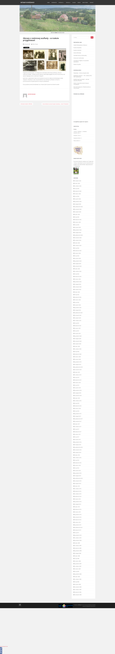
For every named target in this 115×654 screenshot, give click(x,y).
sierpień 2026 (78, 180)
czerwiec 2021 (78, 320)
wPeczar (79, 604)
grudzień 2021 (78, 307)
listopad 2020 (78, 338)
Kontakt (91, 2)
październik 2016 (79, 447)
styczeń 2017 (78, 439)
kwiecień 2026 (78, 191)
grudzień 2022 (78, 281)
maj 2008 (77, 558)
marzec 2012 (78, 522)
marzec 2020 (78, 356)
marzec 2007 (78, 568)
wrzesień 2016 (78, 449)
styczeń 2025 (78, 227)
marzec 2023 (78, 279)
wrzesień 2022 (78, 286)
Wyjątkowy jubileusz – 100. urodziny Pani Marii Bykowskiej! (83, 76)
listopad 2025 (78, 204)
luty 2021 (77, 330)
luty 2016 (77, 468)
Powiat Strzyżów (77, 64)
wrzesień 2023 (78, 266)
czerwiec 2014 (78, 493)
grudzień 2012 (78, 514)
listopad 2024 (78, 232)
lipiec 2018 (77, 398)
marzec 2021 (78, 328)
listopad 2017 (78, 416)
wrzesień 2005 (78, 587)
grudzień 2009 (78, 540)
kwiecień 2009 (78, 548)
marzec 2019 (78, 382)
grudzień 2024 (78, 230)
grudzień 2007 (78, 563)
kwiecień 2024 (78, 250)
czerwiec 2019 (78, 374)
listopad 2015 (78, 475)
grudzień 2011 (78, 525)
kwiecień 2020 (78, 354)
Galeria (74, 2)
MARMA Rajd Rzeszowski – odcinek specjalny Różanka (81, 80)
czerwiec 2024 (78, 245)
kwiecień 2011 (78, 530)
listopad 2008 (78, 553)
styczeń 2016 (78, 470)
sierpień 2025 (78, 211)
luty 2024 (77, 255)
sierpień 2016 (78, 452)
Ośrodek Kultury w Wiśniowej (80, 55)
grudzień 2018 (78, 390)
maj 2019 (77, 377)
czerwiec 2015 (78, 488)
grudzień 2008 (78, 550)
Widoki (79, 2)
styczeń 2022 (78, 305)
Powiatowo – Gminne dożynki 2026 (81, 73)
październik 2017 (79, 418)
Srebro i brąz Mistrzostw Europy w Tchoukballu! (81, 84)
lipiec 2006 (77, 576)
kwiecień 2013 (78, 509)
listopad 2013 (78, 504)
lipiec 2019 (77, 372)
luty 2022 (77, 302)
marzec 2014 (78, 499)
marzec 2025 (78, 222)
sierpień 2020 (78, 343)
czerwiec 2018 (78, 400)
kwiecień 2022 (78, 297)
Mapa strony (85, 2)
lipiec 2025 (77, 214)
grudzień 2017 (78, 413)
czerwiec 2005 (78, 589)
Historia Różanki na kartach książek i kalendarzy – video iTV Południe (55, 103)
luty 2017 (77, 437)
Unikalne (85, 131)
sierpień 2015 (78, 483)
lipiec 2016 (77, 455)
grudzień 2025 (78, 201)
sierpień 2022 (78, 289)
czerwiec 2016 (78, 457)
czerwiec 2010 (78, 537)
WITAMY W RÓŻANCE (27, 2)
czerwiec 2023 (78, 271)
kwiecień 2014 (78, 496)
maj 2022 (77, 294)
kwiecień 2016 (78, 462)
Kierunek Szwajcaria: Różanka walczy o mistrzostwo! (82, 87)
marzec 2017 (78, 434)
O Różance (61, 2)
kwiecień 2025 (78, 219)
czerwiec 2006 (78, 579)
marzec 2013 (78, 512)
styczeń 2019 (78, 387)
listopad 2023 (78, 263)
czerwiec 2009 (78, 545)
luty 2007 (77, 571)
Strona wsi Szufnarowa (79, 58)
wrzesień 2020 (78, 341)
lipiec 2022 (77, 292)
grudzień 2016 (78, 442)
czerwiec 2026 (78, 186)
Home (48, 2)
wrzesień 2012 (78, 517)
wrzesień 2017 (78, 421)
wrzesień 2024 (78, 237)
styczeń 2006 (78, 584)
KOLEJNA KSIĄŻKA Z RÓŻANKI (26, 103)
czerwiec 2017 (78, 426)
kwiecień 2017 (78, 431)
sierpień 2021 (78, 318)
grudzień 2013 (78, 501)
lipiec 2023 (77, 268)
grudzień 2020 (78, 336)
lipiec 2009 (77, 543)
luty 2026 (77, 196)
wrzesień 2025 (78, 209)
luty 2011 (77, 532)
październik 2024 (79, 235)
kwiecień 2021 (78, 325)
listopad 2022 (78, 284)
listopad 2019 (78, 364)
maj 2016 (77, 460)
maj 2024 (77, 248)
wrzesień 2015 (78, 481)
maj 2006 (77, 581)
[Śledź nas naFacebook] (20, 605)
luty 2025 (77, 224)
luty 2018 (77, 411)
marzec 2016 (78, 465)
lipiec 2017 (77, 424)
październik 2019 (79, 367)
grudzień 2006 (78, 574)
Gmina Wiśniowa (77, 52)
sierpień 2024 (78, 240)
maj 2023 (77, 274)
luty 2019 (77, 385)
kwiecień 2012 (78, 519)
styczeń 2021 (78, 333)
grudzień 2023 (78, 261)
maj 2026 (77, 188)
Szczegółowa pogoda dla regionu (81, 121)
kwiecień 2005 (78, 592)
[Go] (92, 37)
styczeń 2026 (78, 199)
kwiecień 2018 (78, 406)
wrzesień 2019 (78, 369)
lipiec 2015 (77, 486)
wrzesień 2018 (78, 395)
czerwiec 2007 (78, 566)
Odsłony (80, 131)
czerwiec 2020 (78, 349)
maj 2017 (77, 429)
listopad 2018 (78, 393)
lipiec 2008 (77, 556)
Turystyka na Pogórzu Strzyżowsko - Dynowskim (81, 61)
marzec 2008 (78, 561)
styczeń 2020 (78, 359)
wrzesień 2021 (78, 315)
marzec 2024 (78, 253)
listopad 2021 (78, 310)
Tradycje (68, 2)
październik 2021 (79, 312)
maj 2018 (77, 403)
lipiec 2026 (77, 183)
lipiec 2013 (77, 506)
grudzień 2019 (78, 362)
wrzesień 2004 (78, 594)
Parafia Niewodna (77, 47)
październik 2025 (79, 206)
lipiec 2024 (77, 243)
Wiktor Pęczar (35, 44)
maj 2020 (77, 351)
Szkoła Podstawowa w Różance (80, 45)
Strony (75, 131)
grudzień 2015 (78, 473)
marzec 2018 (78, 408)
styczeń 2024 (78, 258)
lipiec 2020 (77, 346)
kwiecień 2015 (78, 491)
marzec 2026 (78, 193)
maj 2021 (77, 323)
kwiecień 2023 (78, 276)
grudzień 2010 (78, 535)
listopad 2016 (78, 444)
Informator (54, 2)
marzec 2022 (78, 299)
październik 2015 (79, 478)
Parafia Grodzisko (77, 50)
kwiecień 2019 (78, 380)
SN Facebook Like (4, 646)
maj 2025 (77, 217)
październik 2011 (79, 527)
